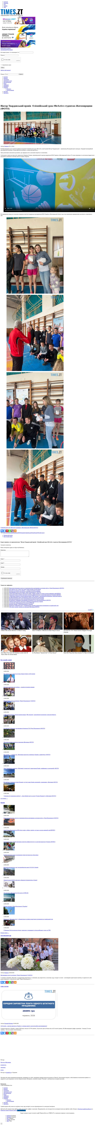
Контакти (6, 93)
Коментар (3, 550)
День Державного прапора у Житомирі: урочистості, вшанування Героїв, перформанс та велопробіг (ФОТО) (31, 768)
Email (2, 563)
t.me (5, 4)
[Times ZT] (47, 13)
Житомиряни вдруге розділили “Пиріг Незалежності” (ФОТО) (25, 592)
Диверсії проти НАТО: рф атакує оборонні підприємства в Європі (26, 601)
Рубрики (6, 87)
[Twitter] (4, 531)
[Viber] (12, 531)
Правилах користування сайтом (9, 1110)
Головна (6, 76)
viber (5, 7)
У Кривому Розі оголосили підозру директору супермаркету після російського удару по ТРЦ (27, 930)
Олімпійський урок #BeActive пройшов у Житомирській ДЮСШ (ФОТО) (19, 527)
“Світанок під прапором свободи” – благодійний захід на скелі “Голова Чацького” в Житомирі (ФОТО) (30, 796)
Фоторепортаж (7, 82)
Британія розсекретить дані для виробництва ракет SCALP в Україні (26, 598)
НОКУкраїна (21, 532)
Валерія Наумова (8, 1023)
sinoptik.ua (8, 1072)
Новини (6, 78)
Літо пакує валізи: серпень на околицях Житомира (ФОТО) (24, 607)
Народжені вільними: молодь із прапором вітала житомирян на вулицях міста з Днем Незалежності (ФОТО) (36, 588)
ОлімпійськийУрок (29, 532)
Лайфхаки (6, 85)
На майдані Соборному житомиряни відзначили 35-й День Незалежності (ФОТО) (30, 600)
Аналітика (6, 79)
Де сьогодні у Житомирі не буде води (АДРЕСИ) (21, 603)
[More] (15, 531)
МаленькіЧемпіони (13, 532)
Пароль (2, 55)
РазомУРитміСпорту (39, 532)
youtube (5, 5)
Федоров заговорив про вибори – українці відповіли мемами (24, 590)
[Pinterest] (7, 531)
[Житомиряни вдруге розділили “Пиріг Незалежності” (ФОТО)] (29, 970)
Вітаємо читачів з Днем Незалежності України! (21, 604)
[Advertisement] (47, 99)
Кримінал (6, 86)
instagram (6, 3)
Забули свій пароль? (6, 70)
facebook (6, 1)
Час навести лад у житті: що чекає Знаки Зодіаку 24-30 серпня (25, 589)
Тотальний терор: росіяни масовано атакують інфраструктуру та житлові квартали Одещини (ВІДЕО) (35, 594)
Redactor (6, 146)
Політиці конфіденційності (85, 1109)
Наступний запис (8, 536)
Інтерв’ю (9, 89)
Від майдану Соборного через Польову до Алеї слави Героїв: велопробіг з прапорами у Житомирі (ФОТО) (31, 782)
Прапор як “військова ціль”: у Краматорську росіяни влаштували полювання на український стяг (34, 605)
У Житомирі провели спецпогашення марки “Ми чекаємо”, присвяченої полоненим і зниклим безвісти (35, 596)
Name (2, 559)
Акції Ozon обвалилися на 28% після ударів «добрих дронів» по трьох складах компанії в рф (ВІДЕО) (35, 593)
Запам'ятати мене (6, 65)
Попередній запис (8, 535)
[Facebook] (2, 531)
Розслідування (10, 90)
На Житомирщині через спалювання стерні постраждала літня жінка (26, 597)
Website (2, 567)
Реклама (6, 91)
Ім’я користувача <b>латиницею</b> (10, 52)
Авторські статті (8, 80)
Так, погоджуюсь (21, 1110)
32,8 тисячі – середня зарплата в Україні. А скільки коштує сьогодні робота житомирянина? (24, 1026)
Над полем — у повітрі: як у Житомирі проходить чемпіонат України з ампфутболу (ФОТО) (27, 754)
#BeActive (5, 532)
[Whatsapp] (9, 531)
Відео (5, 83)
